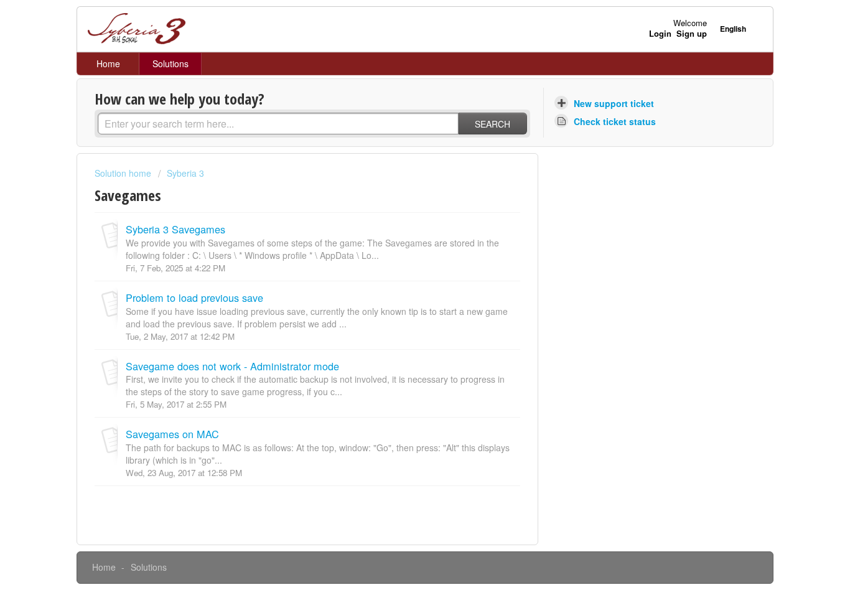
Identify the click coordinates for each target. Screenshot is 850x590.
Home (108, 63)
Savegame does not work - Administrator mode (232, 365)
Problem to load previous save (194, 297)
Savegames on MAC (172, 433)
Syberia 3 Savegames (175, 229)
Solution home (124, 173)
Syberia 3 (185, 173)
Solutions (170, 63)
